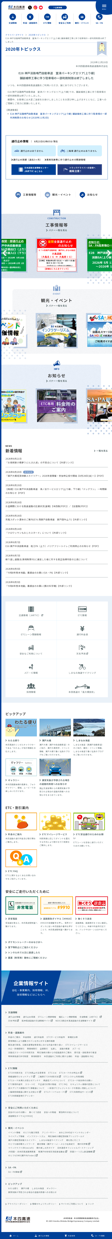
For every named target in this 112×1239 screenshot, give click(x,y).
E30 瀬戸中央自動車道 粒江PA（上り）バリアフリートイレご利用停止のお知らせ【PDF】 (52, 546)
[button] (5, 253)
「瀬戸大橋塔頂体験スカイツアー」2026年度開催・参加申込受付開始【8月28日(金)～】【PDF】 (55, 475)
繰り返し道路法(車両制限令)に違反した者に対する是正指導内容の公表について (46, 559)
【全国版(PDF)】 (80, 506)
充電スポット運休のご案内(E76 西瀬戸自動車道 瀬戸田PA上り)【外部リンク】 (46, 519)
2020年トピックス (37, 34)
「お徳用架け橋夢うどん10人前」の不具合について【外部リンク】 (40, 462)
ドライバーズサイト (14, 34)
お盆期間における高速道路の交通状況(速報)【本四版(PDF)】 (37, 506)
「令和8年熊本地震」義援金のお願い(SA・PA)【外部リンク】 (37, 572)
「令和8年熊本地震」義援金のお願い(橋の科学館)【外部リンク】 (39, 586)
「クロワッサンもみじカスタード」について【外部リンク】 (36, 532)
